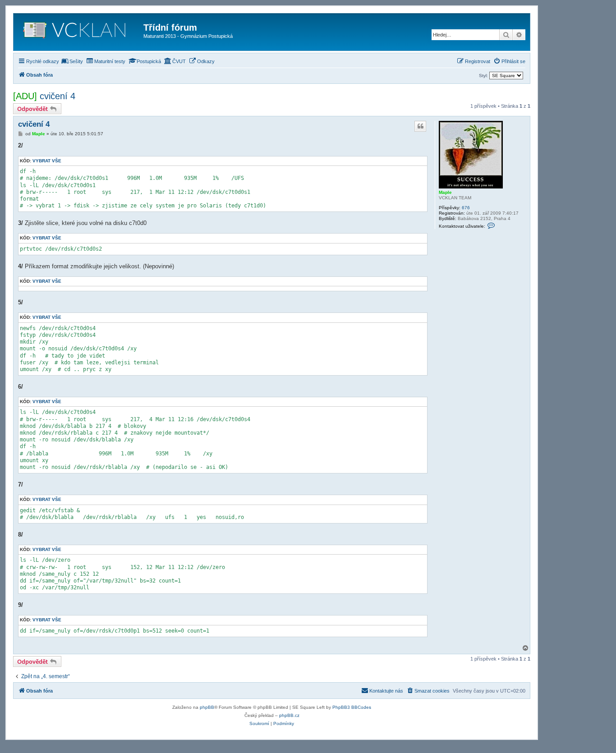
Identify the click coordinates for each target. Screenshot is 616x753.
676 (466, 207)
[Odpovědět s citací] (420, 126)
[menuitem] (72, 61)
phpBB (207, 707)
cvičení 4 (57, 96)
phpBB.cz (289, 715)
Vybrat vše (46, 160)
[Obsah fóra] (79, 32)
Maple (445, 192)
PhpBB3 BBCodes (351, 707)
